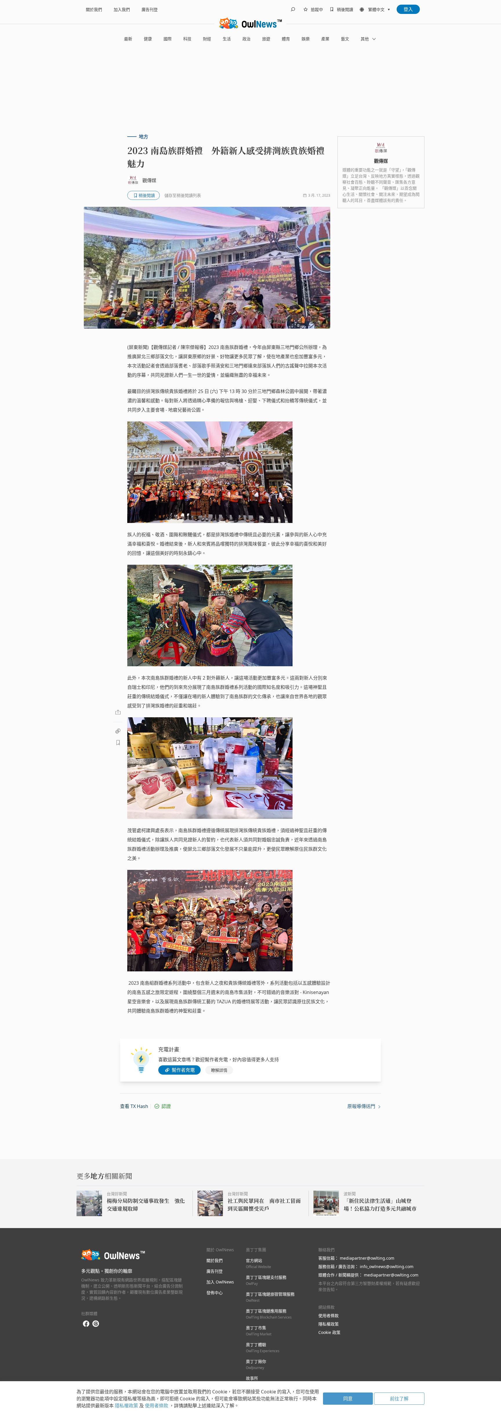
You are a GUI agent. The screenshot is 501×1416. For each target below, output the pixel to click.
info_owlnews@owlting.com (386, 1266)
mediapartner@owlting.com (367, 1258)
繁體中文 (376, 9)
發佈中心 (214, 1292)
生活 (227, 38)
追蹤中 (317, 9)
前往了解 (399, 1398)
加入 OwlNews (220, 1282)
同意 (348, 1398)
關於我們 (94, 9)
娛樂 (306, 38)
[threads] (95, 1323)
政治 (246, 38)
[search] (293, 9)
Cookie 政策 (329, 1332)
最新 (128, 38)
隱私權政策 (328, 1324)
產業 (325, 38)
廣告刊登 (149, 9)
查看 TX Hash (134, 1106)
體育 (286, 38)
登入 (408, 9)
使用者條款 (328, 1315)
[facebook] (86, 1324)
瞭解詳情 (219, 1070)
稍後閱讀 (345, 9)
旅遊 (266, 38)
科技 (187, 38)
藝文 (345, 38)
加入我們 (122, 9)
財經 (207, 38)
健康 (148, 38)
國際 (168, 38)
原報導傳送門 (361, 1106)
